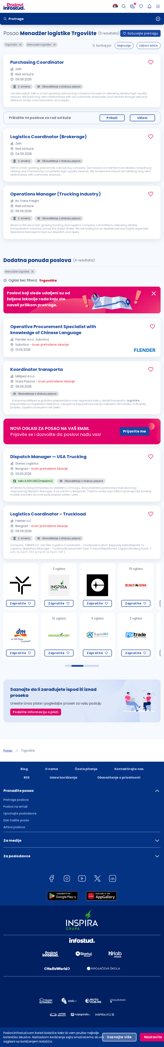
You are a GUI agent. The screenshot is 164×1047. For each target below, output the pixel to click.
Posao (7, 750)
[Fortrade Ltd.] (97, 636)
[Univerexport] (20, 636)
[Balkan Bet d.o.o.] (136, 586)
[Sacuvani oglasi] (141, 6)
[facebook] (51, 879)
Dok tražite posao (16, 820)
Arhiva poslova (14, 827)
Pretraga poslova (16, 800)
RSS (26, 777)
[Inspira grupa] (20, 586)
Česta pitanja (86, 769)
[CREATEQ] (59, 586)
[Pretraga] (124, 6)
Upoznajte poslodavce (20, 813)
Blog (24, 769)
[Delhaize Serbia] (97, 586)
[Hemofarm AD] (136, 636)
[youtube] (82, 879)
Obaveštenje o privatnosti (118, 777)
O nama (51, 769)
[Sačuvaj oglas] (151, 62)
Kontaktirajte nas (129, 769)
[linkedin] (112, 879)
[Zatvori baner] (153, 293)
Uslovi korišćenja (63, 777)
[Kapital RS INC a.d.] (59, 636)
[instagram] (67, 879)
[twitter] (97, 879)
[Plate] (132, 6)
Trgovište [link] (28, 750)
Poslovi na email (15, 806)
